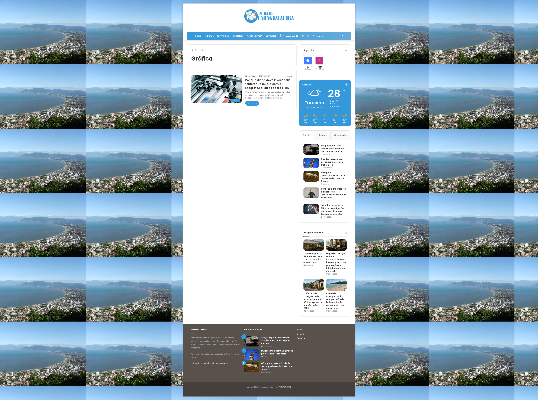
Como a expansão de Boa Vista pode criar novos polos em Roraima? (312, 258)
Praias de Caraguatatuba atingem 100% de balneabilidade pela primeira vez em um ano (335, 300)
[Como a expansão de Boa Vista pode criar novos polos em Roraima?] (313, 245)
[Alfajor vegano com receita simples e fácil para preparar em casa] (311, 149)
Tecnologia (255, 36)
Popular (307, 135)
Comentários (340, 135)
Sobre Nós (271, 36)
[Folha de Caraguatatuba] (269, 16)
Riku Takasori (252, 76)
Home (299, 329)
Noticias (224, 36)
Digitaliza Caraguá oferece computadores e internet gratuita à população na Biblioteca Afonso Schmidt (336, 262)
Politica (238, 36)
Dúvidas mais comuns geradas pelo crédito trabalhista (332, 162)
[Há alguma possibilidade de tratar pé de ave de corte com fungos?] (311, 176)
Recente (322, 135)
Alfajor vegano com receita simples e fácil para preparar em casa (333, 148)
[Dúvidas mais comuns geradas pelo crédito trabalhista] (311, 163)
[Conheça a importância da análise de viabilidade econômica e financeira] (311, 192)
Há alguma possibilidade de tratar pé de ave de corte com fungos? (333, 177)
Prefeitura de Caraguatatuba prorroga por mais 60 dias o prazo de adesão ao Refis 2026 (313, 300)
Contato (300, 334)
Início (198, 36)
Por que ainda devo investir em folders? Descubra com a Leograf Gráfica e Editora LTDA (267, 84)
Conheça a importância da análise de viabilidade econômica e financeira (333, 193)
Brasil (210, 36)
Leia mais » (252, 103)
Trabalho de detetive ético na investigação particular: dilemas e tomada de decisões (332, 209)
